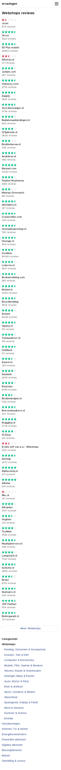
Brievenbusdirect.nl (13, 412)
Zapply (9, 98)
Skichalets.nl (9, 206)
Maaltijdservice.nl (12, 545)
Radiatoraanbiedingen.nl (16, 122)
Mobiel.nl (9, 291)
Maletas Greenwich (13, 194)
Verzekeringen (11, 723)
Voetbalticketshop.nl (14, 231)
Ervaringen (9, 4)
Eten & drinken (13, 686)
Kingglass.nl (9, 424)
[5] (9, 56)
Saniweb (9, 376)
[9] (9, 32)
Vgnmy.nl (8, 327)
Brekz (9, 581)
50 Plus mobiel (10, 49)
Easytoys (9, 388)
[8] (9, 68)
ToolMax (9, 533)
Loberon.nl (9, 267)
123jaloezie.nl (9, 134)
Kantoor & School (15, 713)
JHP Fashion (9, 606)
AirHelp (9, 461)
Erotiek (8, 718)
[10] (9, 165)
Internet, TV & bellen (15, 729)
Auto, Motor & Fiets (16, 681)
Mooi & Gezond (13, 708)
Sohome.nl (9, 569)
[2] (9, 492)
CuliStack (8, 352)
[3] (9, 20)
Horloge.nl (9, 243)
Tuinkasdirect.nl (11, 340)
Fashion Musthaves (13, 182)
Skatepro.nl (8, 594)
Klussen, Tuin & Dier (16, 655)
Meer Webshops (30, 628)
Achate (9, 315)
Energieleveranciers (14, 734)
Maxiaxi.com (9, 170)
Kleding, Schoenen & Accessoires (25, 649)
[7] (9, 358)
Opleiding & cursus (13, 761)
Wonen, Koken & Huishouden (22, 670)
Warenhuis (11, 697)
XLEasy (8, 436)
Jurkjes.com (9, 73)
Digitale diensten (12, 745)
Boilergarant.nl (10, 618)
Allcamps (9, 509)
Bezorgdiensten (12, 750)
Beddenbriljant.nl (12, 400)
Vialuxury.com (10, 85)
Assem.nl (8, 364)
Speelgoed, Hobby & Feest (21, 702)
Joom (8, 25)
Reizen (6, 755)
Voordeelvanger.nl (13, 110)
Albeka (8, 485)
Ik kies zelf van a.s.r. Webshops (20, 448)
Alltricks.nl (8, 61)
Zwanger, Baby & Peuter (19, 676)
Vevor (9, 37)
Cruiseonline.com (12, 218)
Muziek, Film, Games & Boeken (23, 665)
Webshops (8, 644)
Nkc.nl (8, 497)
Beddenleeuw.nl (11, 146)
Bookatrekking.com (13, 279)
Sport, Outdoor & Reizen (19, 692)
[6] (9, 141)
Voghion (8, 521)
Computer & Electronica (19, 660)
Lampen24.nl (9, 557)
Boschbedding (10, 303)
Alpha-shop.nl (10, 473)
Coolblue (10, 255)
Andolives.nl (9, 158)
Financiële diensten (14, 739)
